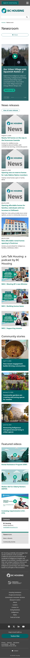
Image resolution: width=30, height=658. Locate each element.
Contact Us (15, 607)
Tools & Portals (15, 617)
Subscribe (15, 636)
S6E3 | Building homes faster (13, 306)
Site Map (12, 644)
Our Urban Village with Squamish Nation (15, 70)
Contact (16, 651)
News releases (10, 105)
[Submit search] (26, 17)
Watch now (10, 90)
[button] (5, 97)
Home (3, 22)
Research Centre (15, 600)
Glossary (9, 642)
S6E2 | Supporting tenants (12, 328)
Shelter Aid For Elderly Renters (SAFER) (14, 488)
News (15, 615)
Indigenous (15, 612)
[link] (10, 3)
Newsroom (7, 534)
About (15, 602)
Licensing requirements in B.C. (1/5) (13, 512)
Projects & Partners (15, 595)
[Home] (15, 575)
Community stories (13, 336)
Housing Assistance (15, 592)
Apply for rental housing (10, 3)
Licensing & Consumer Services (15, 597)
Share (16, 35)
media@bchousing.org (10, 527)
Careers (15, 605)
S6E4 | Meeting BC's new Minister (15, 284)
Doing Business (15, 610)
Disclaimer (16, 642)
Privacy (3, 642)
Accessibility (5, 644)
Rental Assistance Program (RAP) (14, 464)
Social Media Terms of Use (9, 646)
